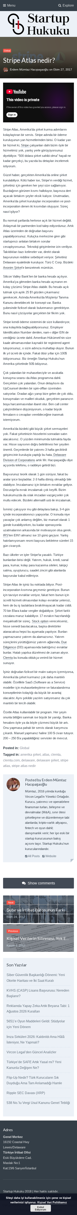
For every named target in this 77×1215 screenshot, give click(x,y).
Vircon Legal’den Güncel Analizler (31, 1052)
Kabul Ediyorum (40, 1208)
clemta (56, 754)
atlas (45, 754)
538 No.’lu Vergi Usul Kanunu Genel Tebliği (38, 1103)
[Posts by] (6, 69)
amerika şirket (30, 754)
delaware (28, 760)
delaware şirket (48, 760)
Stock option (40, 621)
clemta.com (11, 760)
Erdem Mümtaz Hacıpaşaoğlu (29, 69)
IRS (5, 535)
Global (7, 50)
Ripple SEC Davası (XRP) (26, 1093)
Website (50, 856)
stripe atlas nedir (24, 766)
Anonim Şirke (12, 267)
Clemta (8, 657)
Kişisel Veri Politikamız (52, 1202)
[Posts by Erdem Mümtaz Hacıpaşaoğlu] (13, 784)
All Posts (33, 856)
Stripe (25, 145)
